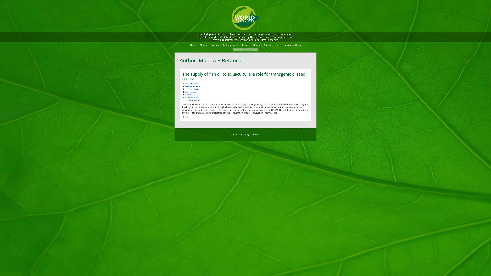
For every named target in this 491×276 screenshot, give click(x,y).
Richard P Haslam (191, 97)
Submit (267, 45)
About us (204, 45)
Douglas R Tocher (191, 83)
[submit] (256, 49)
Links (277, 45)
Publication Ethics (292, 45)
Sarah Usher (189, 95)
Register (245, 45)
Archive (215, 45)
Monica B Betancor (193, 86)
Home (193, 45)
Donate (256, 45)
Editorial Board (230, 45)
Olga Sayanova (190, 92)
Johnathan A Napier (192, 89)
